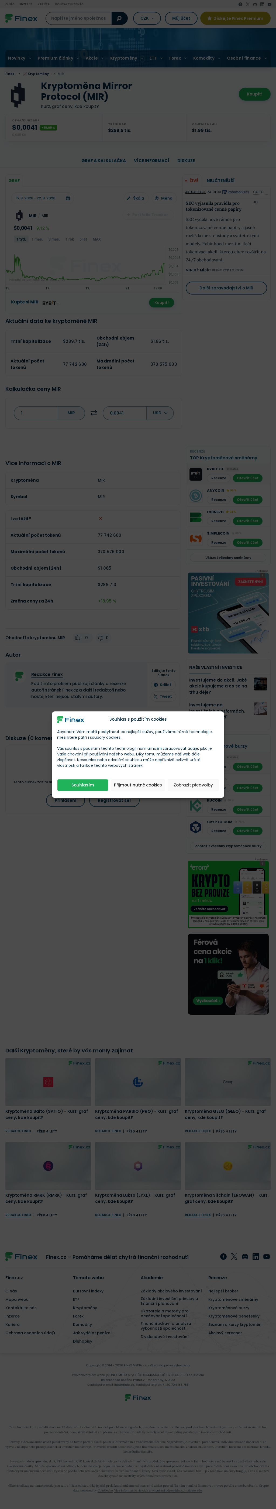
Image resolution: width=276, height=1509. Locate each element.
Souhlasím (82, 785)
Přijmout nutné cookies (138, 785)
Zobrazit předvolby (193, 785)
